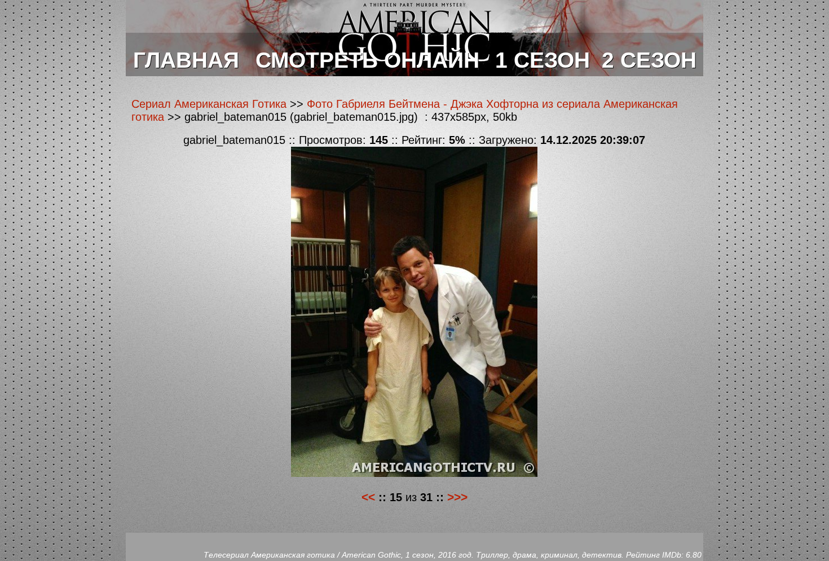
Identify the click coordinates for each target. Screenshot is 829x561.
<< (368, 496)
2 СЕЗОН (649, 59)
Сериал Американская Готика (208, 104)
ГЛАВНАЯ (186, 59)
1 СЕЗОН (542, 59)
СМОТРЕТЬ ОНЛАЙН (367, 59)
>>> (457, 496)
